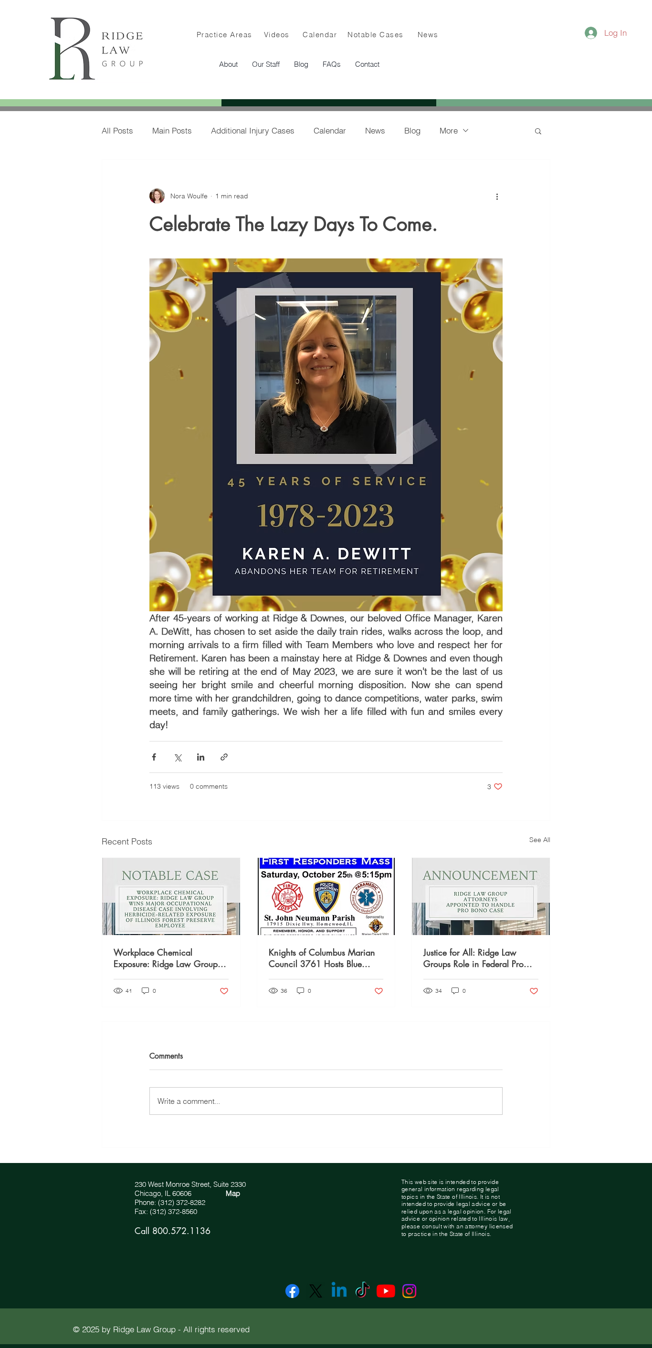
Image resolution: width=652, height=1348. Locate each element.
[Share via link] (224, 756)
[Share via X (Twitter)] (177, 756)
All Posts (117, 130)
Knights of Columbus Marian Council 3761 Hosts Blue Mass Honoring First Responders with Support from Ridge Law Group (324, 958)
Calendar (330, 130)
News (375, 130)
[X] (315, 1291)
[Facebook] (292, 1291)
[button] (266, 64)
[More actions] (497, 196)
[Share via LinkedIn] (200, 756)
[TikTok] (362, 1291)
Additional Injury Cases (252, 130)
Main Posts (172, 130)
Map (233, 1193)
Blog (412, 130)
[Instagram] (409, 1291)
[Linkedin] (339, 1291)
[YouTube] (386, 1291)
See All (539, 839)
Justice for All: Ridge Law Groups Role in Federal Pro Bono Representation (473, 958)
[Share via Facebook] (153, 756)
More (449, 130)
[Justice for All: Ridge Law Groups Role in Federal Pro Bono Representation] (481, 896)
